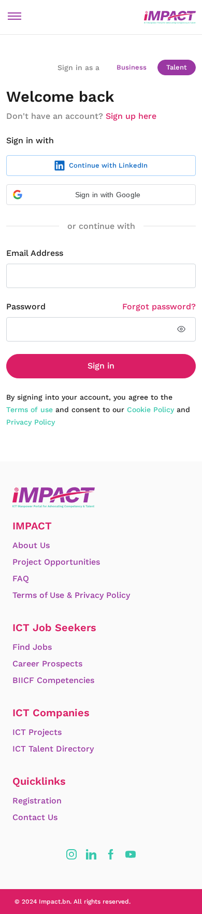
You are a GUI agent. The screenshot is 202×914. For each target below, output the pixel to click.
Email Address (34, 253)
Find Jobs (32, 647)
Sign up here (131, 116)
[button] (101, 194)
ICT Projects (37, 732)
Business (132, 67)
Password (26, 306)
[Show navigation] (14, 16)
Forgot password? (159, 306)
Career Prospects (47, 664)
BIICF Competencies (53, 680)
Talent (176, 67)
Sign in (101, 366)
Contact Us (34, 817)
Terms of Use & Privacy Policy (71, 595)
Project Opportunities (56, 562)
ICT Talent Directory (53, 749)
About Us (31, 545)
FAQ (20, 578)
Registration (37, 801)
